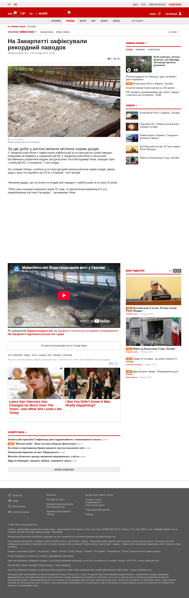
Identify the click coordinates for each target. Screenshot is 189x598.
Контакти (51, 495)
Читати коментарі (64, 469)
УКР (15, 4)
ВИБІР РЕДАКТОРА (135, 270)
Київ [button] (10, 13)
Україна (70, 20)
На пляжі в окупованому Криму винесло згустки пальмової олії (49, 448)
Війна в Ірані (45, 32)
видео (27, 355)
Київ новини (131, 377)
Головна (56, 20)
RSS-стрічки (18, 506)
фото (34, 355)
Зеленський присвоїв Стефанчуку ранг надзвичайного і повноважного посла (58, 439)
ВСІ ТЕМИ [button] (173, 32)
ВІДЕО (135, 4)
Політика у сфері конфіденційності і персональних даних (95, 502)
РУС (9, 4)
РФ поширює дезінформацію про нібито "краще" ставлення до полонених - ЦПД (153, 93)
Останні (129, 49)
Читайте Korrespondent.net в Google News (64, 345)
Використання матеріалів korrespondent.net (60, 505)
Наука (116, 20)
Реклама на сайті (55, 499)
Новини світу (132, 314)
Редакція (89, 514)
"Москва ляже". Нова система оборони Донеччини (45, 443)
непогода (67, 355)
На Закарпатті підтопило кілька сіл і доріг (36, 334)
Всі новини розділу (17, 26)
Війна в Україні (63, 32)
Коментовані (154, 49)
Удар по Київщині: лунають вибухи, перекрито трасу (42, 460)
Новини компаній (134, 364)
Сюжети (130, 105)
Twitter (15, 501)
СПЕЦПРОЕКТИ (175, 4)
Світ (93, 20)
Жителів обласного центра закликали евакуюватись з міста (47, 456)
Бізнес (104, 20)
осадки (42, 355)
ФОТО (143, 4)
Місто (83, 20)
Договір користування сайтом (99, 495)
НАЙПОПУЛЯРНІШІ (157, 4)
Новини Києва (46, 32)
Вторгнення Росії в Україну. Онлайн (150, 83)
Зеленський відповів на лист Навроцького (37, 452)
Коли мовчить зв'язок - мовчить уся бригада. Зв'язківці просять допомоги (167, 61)
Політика (32, 26)
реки (49, 355)
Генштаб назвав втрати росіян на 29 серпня (150, 87)
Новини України (135, 43)
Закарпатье (18, 355)
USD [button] (31, 13)
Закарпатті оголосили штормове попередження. (88, 330)
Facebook (17, 495)
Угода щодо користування (97, 510)
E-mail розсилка (20, 512)
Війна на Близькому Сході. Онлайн (159, 157)
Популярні (140, 49)
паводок (57, 355)
